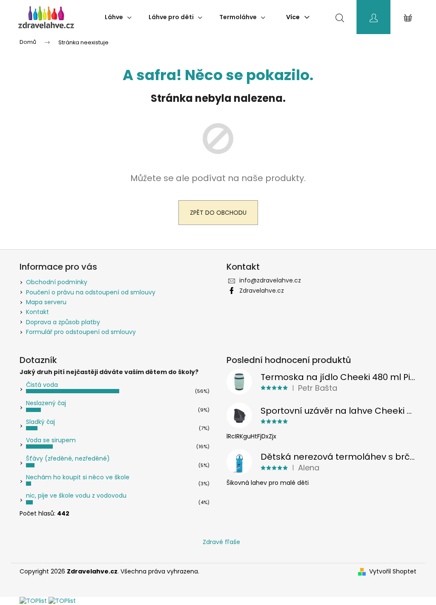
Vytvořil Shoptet (392, 572)
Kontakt (37, 312)
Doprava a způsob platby (63, 322)
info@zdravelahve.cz (270, 280)
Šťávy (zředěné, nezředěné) (68, 458)
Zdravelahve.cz (261, 290)
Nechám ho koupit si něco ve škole (77, 477)
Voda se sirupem (51, 440)
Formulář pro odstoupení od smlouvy (81, 332)
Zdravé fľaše (221, 542)
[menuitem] (118, 17)
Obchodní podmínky (56, 282)
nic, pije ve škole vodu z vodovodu (76, 495)
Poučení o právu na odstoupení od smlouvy (90, 292)
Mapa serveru (46, 302)
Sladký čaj (40, 422)
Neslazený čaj (46, 403)
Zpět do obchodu (218, 212)
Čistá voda (42, 384)
